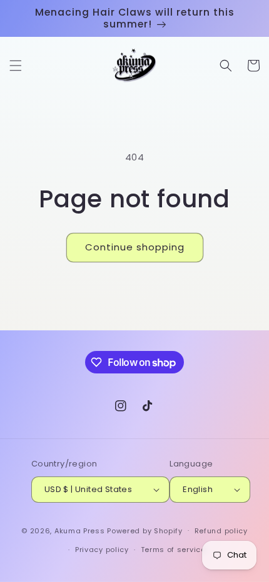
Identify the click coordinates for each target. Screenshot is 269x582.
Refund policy (221, 531)
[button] (15, 65)
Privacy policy (102, 550)
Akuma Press (79, 530)
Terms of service (173, 550)
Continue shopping (135, 247)
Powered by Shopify (145, 530)
